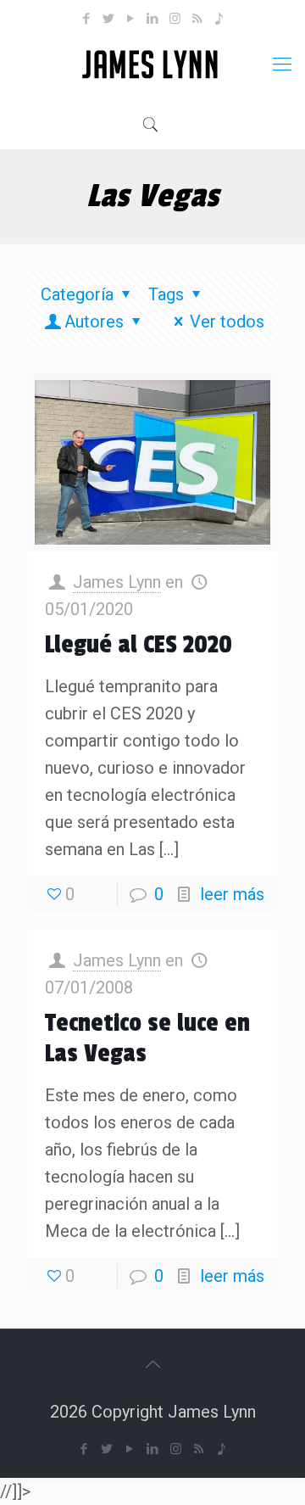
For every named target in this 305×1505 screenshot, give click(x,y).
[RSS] (197, 18)
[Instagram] (175, 18)
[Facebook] (87, 18)
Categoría (77, 294)
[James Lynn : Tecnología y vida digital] (152, 64)
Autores (94, 321)
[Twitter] (109, 18)
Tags (166, 294)
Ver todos (227, 321)
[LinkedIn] (153, 18)
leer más (232, 894)
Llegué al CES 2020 (138, 644)
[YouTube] (131, 18)
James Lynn (117, 582)
